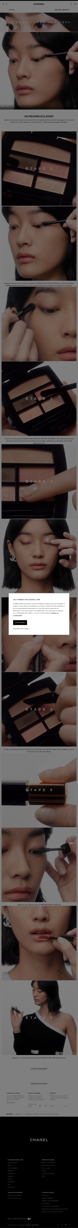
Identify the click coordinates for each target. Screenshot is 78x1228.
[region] (39, 614)
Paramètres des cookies (21, 628)
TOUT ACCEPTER (20, 622)
